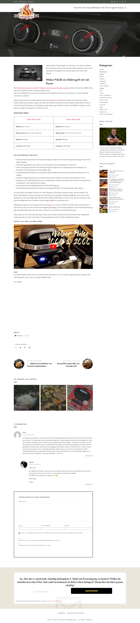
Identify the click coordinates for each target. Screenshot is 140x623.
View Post (26, 399)
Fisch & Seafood (104, 86)
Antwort (88, 456)
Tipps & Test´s (52, 42)
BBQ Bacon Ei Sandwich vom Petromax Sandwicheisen (33, 364)
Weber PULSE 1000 (33, 119)
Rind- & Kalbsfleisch (105, 95)
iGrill (40, 210)
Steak (103, 8)
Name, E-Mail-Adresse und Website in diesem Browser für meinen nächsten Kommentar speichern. (52, 533)
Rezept (45, 42)
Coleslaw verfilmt (26, 395)
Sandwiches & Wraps (106, 98)
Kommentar (23, 501)
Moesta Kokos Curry (53, 395)
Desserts (102, 79)
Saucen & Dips (104, 100)
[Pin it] (25, 348)
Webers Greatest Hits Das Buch (80, 395)
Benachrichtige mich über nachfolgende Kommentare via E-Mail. (39, 540)
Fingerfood (113, 8)
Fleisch (107, 8)
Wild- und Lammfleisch (106, 114)
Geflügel (102, 88)
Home (76, 8)
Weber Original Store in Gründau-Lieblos (54, 88)
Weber (53, 100)
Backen (102, 69)
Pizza (101, 91)
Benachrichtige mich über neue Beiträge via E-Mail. (35, 545)
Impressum (61, 613)
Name (21, 525)
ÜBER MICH (22, 2)
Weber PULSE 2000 (73, 119)
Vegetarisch (103, 112)
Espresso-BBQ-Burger (114, 207)
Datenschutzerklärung (54, 601)
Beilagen (102, 74)
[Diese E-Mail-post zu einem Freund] (29, 348)
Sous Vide (102, 105)
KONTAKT (31, 2)
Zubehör (49, 205)
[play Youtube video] (53, 246)
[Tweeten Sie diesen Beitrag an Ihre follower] (20, 348)
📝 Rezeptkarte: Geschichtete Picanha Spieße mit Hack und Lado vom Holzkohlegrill (116, 181)
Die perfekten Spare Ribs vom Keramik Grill (73, 364)
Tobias (31, 462)
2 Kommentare (77, 42)
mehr (122, 156)
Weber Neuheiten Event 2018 (28, 88)
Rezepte (120, 8)
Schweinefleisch (104, 102)
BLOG (15, 2)
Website (66, 525)
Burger (89, 8)
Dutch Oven (82, 8)
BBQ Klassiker (96, 8)
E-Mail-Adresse (46, 525)
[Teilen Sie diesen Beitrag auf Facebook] (16, 348)
